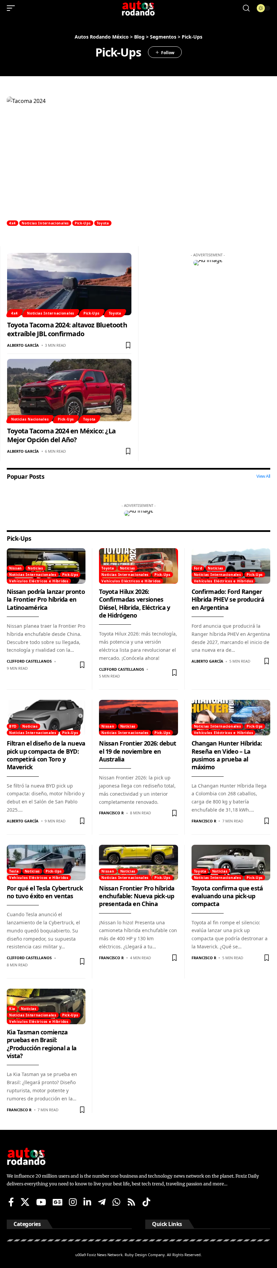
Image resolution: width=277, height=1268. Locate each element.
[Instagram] (72, 1202)
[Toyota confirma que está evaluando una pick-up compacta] (231, 862)
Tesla (14, 871)
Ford (198, 568)
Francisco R (111, 812)
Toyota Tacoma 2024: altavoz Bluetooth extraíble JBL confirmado (67, 329)
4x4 (12, 223)
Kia (12, 1008)
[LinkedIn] (87, 1202)
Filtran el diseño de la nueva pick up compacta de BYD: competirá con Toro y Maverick (46, 755)
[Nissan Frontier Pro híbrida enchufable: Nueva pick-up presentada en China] (138, 862)
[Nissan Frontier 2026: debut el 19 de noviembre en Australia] (138, 717)
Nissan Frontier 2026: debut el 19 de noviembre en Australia (137, 751)
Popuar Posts (25, 476)
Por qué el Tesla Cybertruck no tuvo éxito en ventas (45, 892)
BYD (13, 726)
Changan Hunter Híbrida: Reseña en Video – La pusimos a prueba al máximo (227, 755)
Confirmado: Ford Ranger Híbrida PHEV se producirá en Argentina (228, 599)
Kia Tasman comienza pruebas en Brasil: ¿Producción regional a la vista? (41, 1044)
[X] (25, 1202)
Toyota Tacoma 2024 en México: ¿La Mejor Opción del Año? (61, 435)
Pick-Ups (83, 223)
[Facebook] (11, 1202)
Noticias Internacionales (45, 223)
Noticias (35, 568)
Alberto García (23, 345)
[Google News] (57, 1202)
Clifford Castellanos (29, 661)
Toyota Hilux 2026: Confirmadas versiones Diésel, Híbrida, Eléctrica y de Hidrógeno (134, 603)
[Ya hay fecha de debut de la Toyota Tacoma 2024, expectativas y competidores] (138, 161)
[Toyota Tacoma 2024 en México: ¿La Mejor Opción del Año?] (69, 390)
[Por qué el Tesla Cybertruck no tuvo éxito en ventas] (46, 862)
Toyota (103, 223)
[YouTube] (41, 1202)
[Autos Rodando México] (138, 8)
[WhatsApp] (116, 1202)
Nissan (15, 568)
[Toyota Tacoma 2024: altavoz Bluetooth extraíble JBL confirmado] (69, 284)
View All (263, 476)
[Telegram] (101, 1202)
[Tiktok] (146, 1202)
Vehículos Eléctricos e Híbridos (39, 581)
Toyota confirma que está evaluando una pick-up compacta (227, 896)
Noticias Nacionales (30, 419)
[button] (12, 8)
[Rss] (131, 1202)
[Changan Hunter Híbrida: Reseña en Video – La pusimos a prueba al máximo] (231, 717)
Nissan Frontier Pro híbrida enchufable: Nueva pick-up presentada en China (136, 896)
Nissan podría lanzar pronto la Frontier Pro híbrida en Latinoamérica (46, 599)
